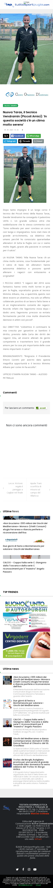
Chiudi (38, 885)
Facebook (18, 136)
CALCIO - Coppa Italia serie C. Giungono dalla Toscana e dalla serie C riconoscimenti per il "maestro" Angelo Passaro (24, 567)
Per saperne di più (25, 885)
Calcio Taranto (10, 105)
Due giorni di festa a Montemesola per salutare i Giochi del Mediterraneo (23, 548)
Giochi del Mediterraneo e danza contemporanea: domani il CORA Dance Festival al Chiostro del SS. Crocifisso (31, 742)
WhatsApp (34, 136)
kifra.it (38, 838)
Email (39, 141)
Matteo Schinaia (40, 813)
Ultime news (11, 669)
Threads (26, 141)
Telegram (11, 141)
